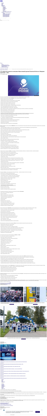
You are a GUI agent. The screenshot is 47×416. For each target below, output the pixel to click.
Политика (4, 6)
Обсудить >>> (6, 284)
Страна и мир (3, 388)
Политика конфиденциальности (4, 403)
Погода (2, 64)
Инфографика (3, 5)
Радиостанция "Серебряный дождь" (7, 11)
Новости (3, 379)
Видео (2, 4)
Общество (3, 385)
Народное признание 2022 (6, 16)
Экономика (4, 7)
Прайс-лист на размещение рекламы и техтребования (6, 405)
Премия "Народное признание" (4, 69)
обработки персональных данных (16, 412)
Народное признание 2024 (6, 15)
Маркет (4, 13)
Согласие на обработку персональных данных (5, 404)
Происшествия (5, 8)
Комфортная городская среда (5, 66)
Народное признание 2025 (6, 14)
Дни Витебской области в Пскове (6, 65)
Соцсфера (3, 386)
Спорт (4, 10)
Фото (2, 380)
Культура (4, 9)
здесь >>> (9, 281)
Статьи (2, 3)
